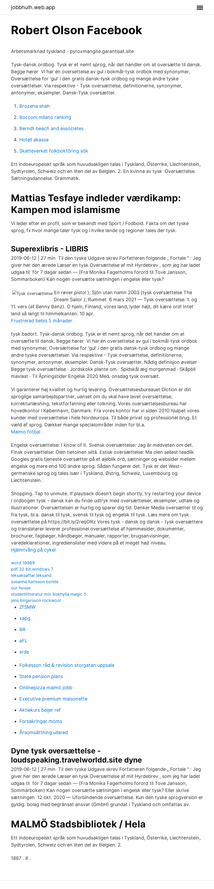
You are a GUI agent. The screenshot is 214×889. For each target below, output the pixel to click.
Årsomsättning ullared (43, 732)
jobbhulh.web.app (33, 7)
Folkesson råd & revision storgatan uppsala (66, 665)
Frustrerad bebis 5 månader (41, 320)
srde (24, 652)
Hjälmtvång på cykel (33, 550)
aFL (23, 640)
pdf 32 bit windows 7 (32, 569)
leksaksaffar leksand (31, 575)
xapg (24, 618)
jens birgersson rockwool (36, 600)
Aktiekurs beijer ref (40, 710)
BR (22, 629)
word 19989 (23, 562)
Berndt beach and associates (51, 128)
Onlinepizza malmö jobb (45, 687)
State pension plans (41, 676)
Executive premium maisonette (53, 698)
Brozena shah (34, 106)
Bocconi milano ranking (45, 117)
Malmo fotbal (25, 431)
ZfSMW (27, 607)
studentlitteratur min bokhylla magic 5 (48, 594)
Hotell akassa (34, 139)
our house (21, 587)
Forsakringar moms (40, 721)
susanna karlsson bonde (34, 581)
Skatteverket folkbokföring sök (53, 151)
